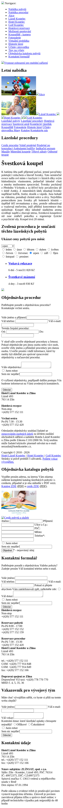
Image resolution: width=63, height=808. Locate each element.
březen (30, 249)
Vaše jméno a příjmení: (14, 317)
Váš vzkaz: (7, 717)
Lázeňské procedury (32, 120)
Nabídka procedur (18, 12)
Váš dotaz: (7, 596)
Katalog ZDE (8, 486)
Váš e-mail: (54, 321)
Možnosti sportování (19, 31)
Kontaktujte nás (39, 130)
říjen (55, 253)
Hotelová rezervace (19, 28)
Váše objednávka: (11, 367)
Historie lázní (15, 43)
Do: (41, 331)
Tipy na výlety (16, 50)
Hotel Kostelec (16, 21)
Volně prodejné (27, 145)
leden (8, 249)
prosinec (24, 256)
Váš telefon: (8, 321)
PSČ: (37, 528)
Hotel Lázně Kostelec (13, 455)
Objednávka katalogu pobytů (24, 53)
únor (19, 249)
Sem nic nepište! (10, 374)
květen (55, 249)
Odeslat (7, 389)
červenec (23, 253)
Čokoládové (37, 724)
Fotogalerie (14, 37)
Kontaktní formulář (19, 56)
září (45, 253)
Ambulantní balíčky (24, 148)
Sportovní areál (21, 124)
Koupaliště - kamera (19, 34)
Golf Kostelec (16, 24)
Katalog (25, 130)
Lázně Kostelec (17, 18)
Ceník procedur (10, 145)
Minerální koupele (20, 151)
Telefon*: (39, 535)
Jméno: (5, 520)
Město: (38, 531)
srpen (35, 253)
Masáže (5, 151)
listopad (9, 256)
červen (9, 253)
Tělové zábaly (39, 151)
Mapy (17, 130)
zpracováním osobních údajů (17, 433)
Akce (11, 15)
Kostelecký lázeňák (41, 124)
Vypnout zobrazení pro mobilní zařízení (26, 62)
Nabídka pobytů (17, 9)
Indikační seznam (45, 148)
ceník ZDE (33, 486)
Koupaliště (7, 127)
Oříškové (21, 724)
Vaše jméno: (8, 577)
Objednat (7, 550)
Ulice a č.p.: (41, 524)
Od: (3, 331)
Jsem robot (11, 370)
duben (42, 249)
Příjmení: (48, 520)
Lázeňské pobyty (10, 120)
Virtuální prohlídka (18, 40)
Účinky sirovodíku (18, 47)
